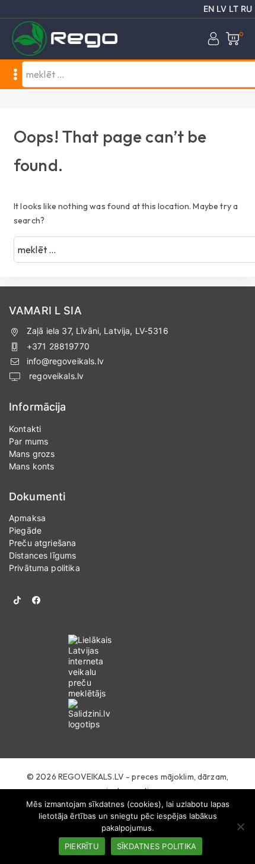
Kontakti (25, 429)
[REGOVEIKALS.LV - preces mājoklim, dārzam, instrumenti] (65, 38)
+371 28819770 (58, 346)
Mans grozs (32, 454)
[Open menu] (15, 74)
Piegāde (25, 530)
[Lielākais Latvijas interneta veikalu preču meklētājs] (127, 667)
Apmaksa (27, 518)
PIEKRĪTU (82, 846)
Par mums (28, 441)
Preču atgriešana (42, 543)
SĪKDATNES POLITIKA (157, 846)
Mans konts (32, 466)
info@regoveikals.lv (65, 361)
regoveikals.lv (55, 376)
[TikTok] (17, 600)
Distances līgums (42, 555)
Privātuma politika (44, 568)
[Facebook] (36, 600)
